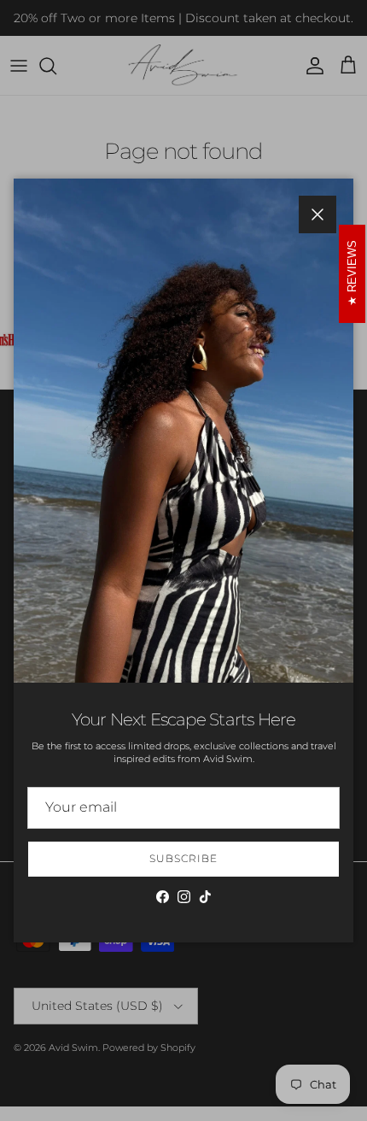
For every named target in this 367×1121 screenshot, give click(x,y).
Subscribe (183, 858)
